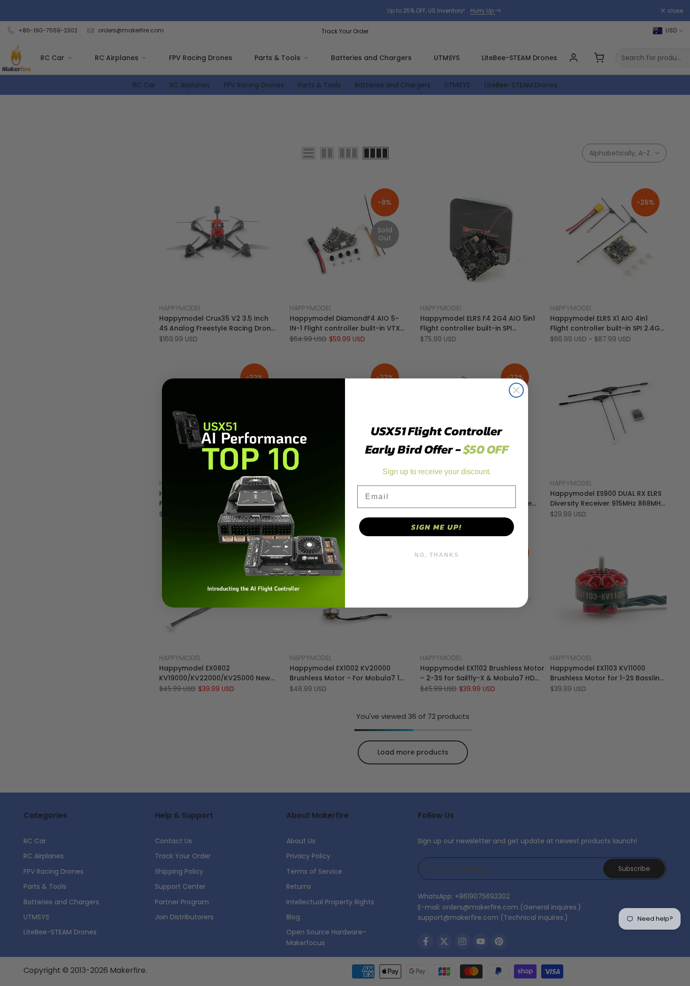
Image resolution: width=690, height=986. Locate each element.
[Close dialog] (516, 390)
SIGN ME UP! (436, 526)
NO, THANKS (436, 555)
